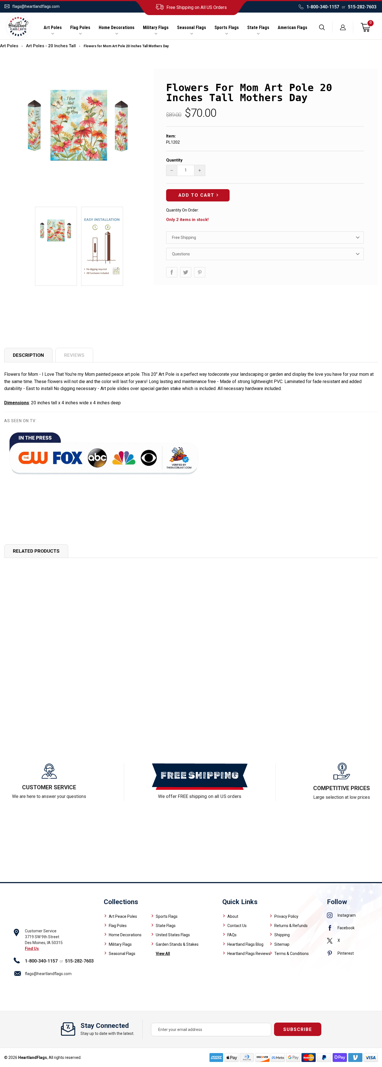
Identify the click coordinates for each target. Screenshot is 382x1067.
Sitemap (281, 944)
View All (163, 953)
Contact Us (237, 925)
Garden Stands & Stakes (177, 944)
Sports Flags (226, 27)
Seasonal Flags (191, 27)
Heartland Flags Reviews (248, 953)
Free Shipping (184, 237)
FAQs (232, 935)
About (232, 916)
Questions (181, 254)
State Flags (258, 27)
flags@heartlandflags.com (36, 6)
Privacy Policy (286, 916)
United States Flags (173, 935)
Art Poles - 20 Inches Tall (51, 45)
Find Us (32, 948)
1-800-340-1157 (322, 6)
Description (28, 355)
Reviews (74, 355)
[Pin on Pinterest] (199, 272)
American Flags (292, 27)
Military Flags (156, 27)
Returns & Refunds (291, 925)
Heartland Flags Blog (245, 944)
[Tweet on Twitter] (185, 272)
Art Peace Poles (123, 916)
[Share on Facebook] (171, 272)
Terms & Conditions (291, 953)
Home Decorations (117, 27)
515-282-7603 (362, 6)
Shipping (282, 935)
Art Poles (53, 27)
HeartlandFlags (32, 1057)
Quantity (174, 160)
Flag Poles (80, 27)
